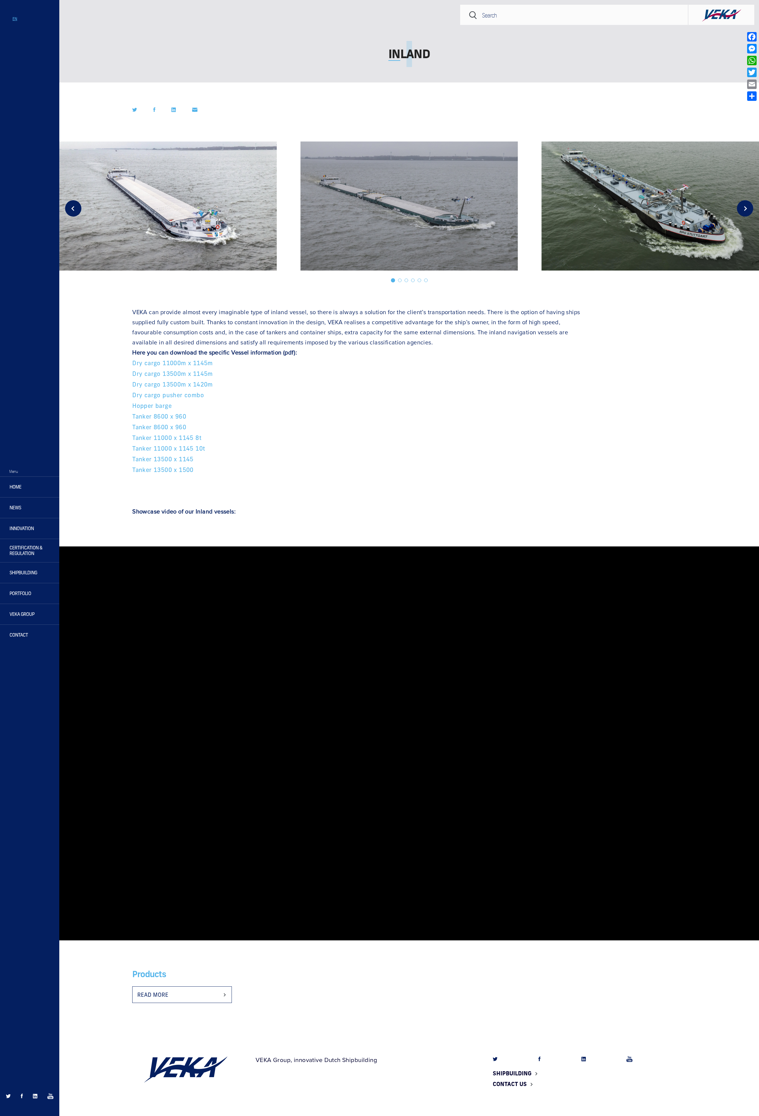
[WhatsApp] (752, 60)
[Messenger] (752, 49)
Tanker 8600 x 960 (159, 416)
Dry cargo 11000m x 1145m (172, 363)
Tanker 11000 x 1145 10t (168, 448)
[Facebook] (752, 37)
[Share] (752, 96)
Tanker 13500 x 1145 (163, 459)
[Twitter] (752, 72)
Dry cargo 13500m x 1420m (172, 384)
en (14, 18)
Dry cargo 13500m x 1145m (172, 373)
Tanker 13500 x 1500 (163, 469)
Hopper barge (152, 405)
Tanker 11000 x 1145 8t (167, 437)
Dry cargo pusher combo (168, 395)
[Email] (752, 84)
